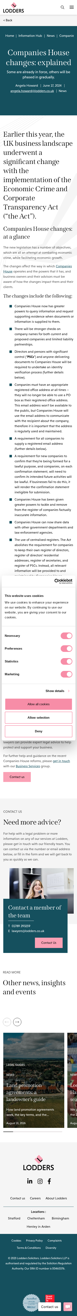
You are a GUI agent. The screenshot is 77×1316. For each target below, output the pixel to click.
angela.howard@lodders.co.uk (32, 91)
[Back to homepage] (38, 1162)
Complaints (55, 1240)
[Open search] (63, 7)
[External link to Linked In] (29, 1181)
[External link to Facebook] (49, 1181)
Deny (38, 731)
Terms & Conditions (29, 1247)
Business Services (28, 766)
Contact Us (48, 942)
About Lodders (56, 1198)
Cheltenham (36, 1218)
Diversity (51, 1247)
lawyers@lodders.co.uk (28, 931)
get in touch (61, 761)
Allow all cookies (39, 704)
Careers (35, 1198)
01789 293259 (21, 926)
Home (9, 35)
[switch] (66, 648)
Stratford (14, 1218)
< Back (7, 20)
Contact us (17, 777)
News (51, 35)
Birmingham (60, 1218)
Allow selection (38, 717)
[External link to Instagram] (40, 1181)
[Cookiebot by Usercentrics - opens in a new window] (54, 581)
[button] (17, 1022)
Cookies (16, 1240)
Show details (55, 691)
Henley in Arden (38, 1226)
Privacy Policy (34, 1240)
